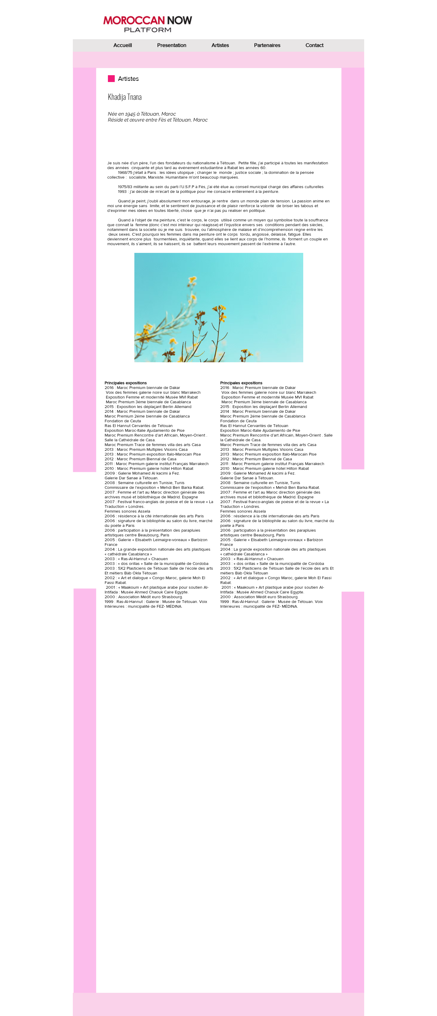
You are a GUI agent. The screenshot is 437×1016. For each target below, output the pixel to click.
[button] (218, 307)
